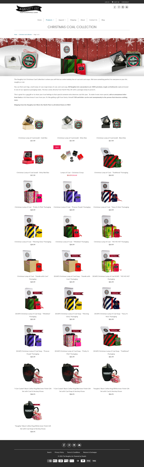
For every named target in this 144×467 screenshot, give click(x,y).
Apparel (61, 20)
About (83, 20)
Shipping (73, 20)
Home (39, 20)
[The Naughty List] (29, 10)
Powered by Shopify (80, 456)
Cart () (116, 2)
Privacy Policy (59, 452)
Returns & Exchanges (90, 452)
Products (49, 20)
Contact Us (93, 20)
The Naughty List (68, 456)
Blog (103, 20)
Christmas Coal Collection (72, 27)
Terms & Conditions (73, 452)
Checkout (125, 2)
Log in (107, 2)
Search (49, 452)
